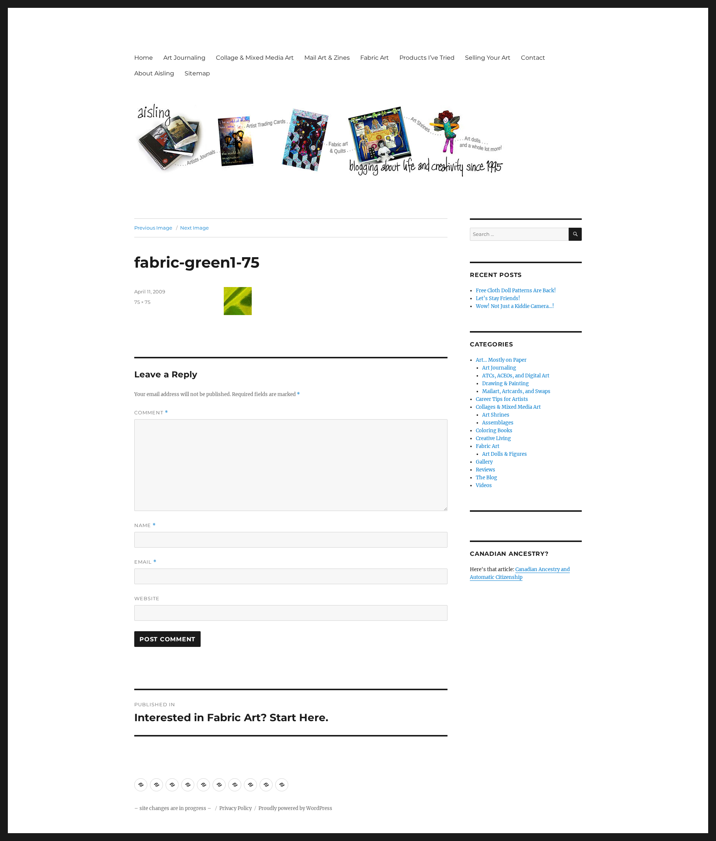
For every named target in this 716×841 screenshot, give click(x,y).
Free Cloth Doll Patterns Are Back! (516, 290)
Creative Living (493, 438)
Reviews (485, 470)
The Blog (486, 477)
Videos (484, 485)
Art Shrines (495, 415)
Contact (533, 57)
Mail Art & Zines (327, 57)
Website (147, 598)
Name (145, 525)
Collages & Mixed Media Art (508, 407)
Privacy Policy (235, 808)
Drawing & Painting (505, 383)
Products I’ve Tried (427, 57)
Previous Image (153, 228)
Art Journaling (184, 57)
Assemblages (498, 423)
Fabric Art (374, 57)
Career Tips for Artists (502, 399)
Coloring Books (494, 430)
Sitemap (197, 73)
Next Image (194, 228)
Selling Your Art (488, 57)
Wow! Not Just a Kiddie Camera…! (515, 306)
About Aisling (154, 73)
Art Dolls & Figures (504, 454)
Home (143, 57)
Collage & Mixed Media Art (255, 57)
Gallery (484, 462)
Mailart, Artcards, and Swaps (516, 391)
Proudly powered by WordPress (295, 808)
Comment (151, 412)
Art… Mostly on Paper (501, 360)
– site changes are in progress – (173, 808)
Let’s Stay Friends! (498, 298)
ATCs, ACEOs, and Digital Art (515, 376)
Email (145, 562)
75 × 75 (142, 302)
